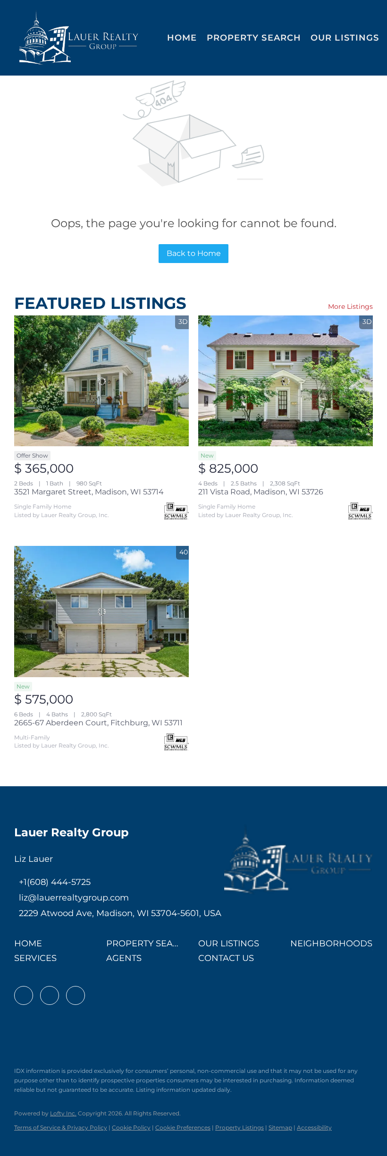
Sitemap (280, 1127)
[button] (79, 37)
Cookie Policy (131, 1127)
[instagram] (75, 995)
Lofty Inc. (63, 1113)
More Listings (350, 306)
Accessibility (314, 1127)
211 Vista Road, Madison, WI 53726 (260, 491)
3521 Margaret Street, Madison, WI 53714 (89, 491)
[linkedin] (49, 995)
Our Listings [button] (345, 38)
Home (182, 38)
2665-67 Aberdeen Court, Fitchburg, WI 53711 (98, 722)
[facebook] (23, 995)
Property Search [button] (254, 38)
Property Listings (239, 1127)
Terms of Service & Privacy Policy (60, 1127)
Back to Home (194, 253)
